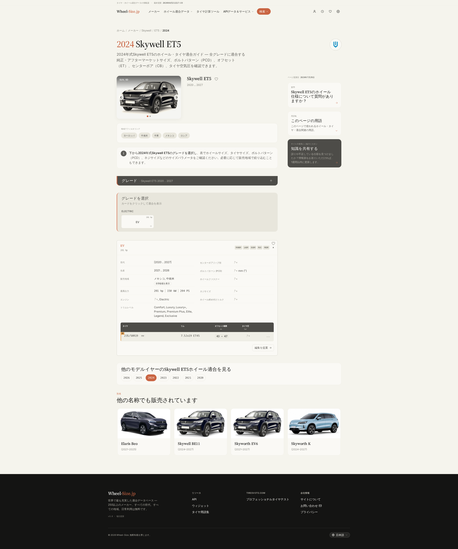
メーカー (154, 11)
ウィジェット (200, 505)
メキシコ (169, 135)
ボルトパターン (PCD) (211, 271)
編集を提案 (263, 347)
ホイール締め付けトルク (212, 299)
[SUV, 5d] (147, 116)
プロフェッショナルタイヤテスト (267, 499)
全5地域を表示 (163, 283)
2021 (188, 377)
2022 (176, 377)
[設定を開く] (338, 11)
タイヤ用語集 (200, 512)
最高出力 (124, 291)
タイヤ (125, 326)
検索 (262, 11)
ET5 (156, 30)
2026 (126, 377)
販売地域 (124, 278)
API (194, 499)
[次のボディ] (177, 97)
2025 (139, 377)
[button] (197, 181)
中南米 (144, 135)
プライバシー (309, 512)
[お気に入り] (330, 11)
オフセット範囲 (221, 326)
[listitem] (143, 431)
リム (182, 326)
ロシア (184, 135)
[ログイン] (314, 11)
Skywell (146, 30)
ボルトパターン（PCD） (194, 60)
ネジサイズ (205, 291)
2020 (200, 377)
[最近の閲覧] (322, 11)
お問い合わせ (309, 505)
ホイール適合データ (176, 11)
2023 (163, 377)
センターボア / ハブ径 (210, 262)
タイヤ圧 (245, 326)
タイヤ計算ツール (207, 11)
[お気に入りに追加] (216, 79)
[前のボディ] (121, 97)
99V (142, 336)
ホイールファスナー (210, 279)
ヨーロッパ (129, 135)
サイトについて (311, 499)
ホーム (121, 30)
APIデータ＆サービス (237, 11)
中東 (156, 135)
